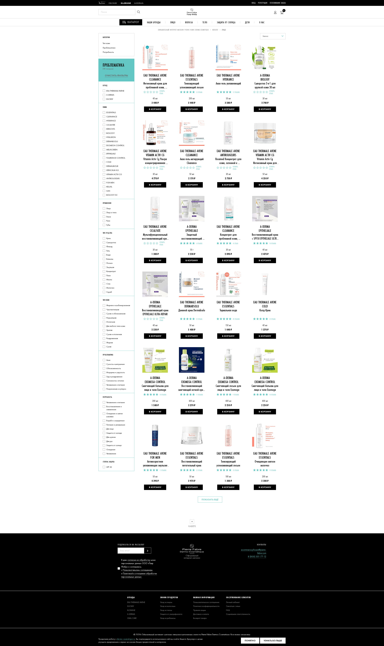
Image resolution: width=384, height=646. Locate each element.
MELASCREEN (111, 149)
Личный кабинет (233, 602)
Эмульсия (110, 267)
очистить (116, 75)
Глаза (108, 216)
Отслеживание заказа (278, 2)
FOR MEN (110, 182)
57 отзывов (236, 92)
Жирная (109, 342)
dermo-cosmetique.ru (126, 639)
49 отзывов (236, 319)
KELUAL (109, 186)
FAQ (228, 610)
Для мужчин (111, 437)
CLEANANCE (111, 116)
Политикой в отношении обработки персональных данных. (139, 575)
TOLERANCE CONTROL (115, 158)
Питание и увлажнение (115, 425)
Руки (108, 220)
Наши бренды (154, 22)
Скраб (109, 292)
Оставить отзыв (162, 92)
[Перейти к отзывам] (151, 92)
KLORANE (131, 610)
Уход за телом (166, 610)
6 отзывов (199, 243)
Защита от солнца (226, 22)
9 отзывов (236, 395)
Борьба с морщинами (115, 420)
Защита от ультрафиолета (171, 614)
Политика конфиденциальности (206, 606)
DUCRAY (109, 99)
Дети (247, 22)
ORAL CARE (131, 618)
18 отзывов (272, 243)
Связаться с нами (233, 606)
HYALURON (111, 137)
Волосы (189, 22)
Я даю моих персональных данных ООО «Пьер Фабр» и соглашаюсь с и (139, 568)
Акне (108, 360)
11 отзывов (199, 395)
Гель (108, 250)
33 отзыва (199, 92)
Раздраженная (112, 338)
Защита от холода (114, 433)
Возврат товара (200, 618)
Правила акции (199, 610)
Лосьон (109, 263)
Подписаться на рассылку (131, 544)
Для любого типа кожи (115, 326)
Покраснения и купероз (116, 389)
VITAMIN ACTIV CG (114, 174)
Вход (254, 2)
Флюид (109, 246)
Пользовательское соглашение (206, 602)
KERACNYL (110, 129)
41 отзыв (235, 243)
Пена (108, 275)
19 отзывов (272, 470)
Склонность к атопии (115, 380)
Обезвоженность (113, 368)
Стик (108, 283)
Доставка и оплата (201, 614)
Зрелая (109, 330)
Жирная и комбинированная (118, 305)
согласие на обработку (139, 560)
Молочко (110, 288)
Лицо (173, 22)
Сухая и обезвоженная (115, 313)
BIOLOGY (110, 133)
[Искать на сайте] (139, 12)
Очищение (110, 449)
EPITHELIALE (111, 153)
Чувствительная (112, 309)
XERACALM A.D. (112, 170)
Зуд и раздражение (114, 376)
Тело (204, 22)
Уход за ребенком (168, 618)
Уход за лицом (166, 602)
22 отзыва (199, 319)
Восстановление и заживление (114, 408)
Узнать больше (273, 640)
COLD (108, 162)
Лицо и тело (111, 212)
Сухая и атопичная (114, 334)
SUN (108, 191)
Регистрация (262, 2)
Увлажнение (111, 453)
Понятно (250, 640)
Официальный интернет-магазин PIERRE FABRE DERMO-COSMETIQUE (183, 29)
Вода (108, 255)
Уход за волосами (167, 606)
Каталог (215, 29)
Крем (108, 238)
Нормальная (111, 318)
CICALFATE (110, 125)
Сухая (108, 346)
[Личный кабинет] (275, 12)
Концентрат (111, 271)
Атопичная (110, 322)
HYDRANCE (111, 120)
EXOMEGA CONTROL (115, 145)
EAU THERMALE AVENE (115, 91)
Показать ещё (210, 499)
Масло (109, 279)
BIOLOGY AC (112, 195)
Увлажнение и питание (115, 385)
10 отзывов (163, 395)
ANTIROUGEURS (113, 178)
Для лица (110, 429)
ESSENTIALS (111, 112)
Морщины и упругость (115, 372)
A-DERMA (110, 95)
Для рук (109, 441)
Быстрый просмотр (155, 59)
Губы (108, 225)
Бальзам (109, 259)
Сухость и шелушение (115, 364)
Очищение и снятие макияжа (114, 415)
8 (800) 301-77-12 (257, 556)
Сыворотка (111, 242)
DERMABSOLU (112, 141)
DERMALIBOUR (112, 166)
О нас (262, 22)
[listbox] (273, 36)
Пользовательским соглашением (138, 570)
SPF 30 (109, 467)
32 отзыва (272, 319)
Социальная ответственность (238, 614)
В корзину (155, 109)
